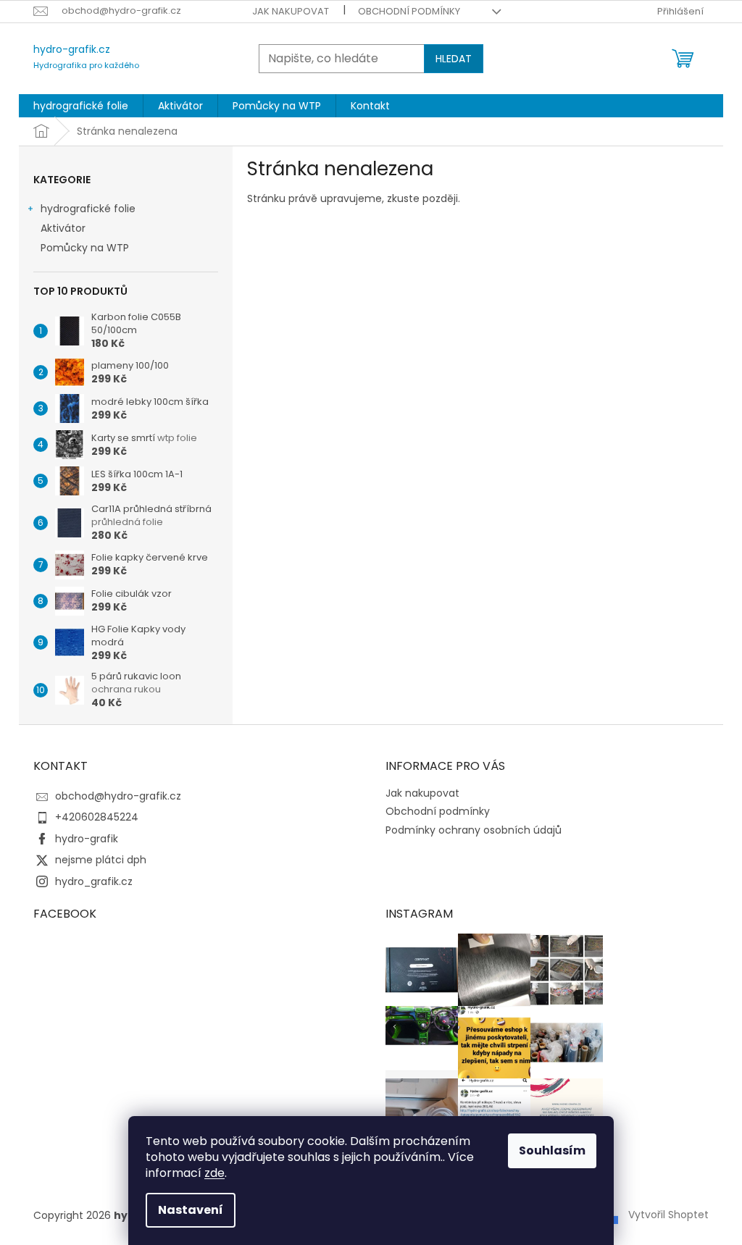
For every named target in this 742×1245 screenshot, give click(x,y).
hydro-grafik (86, 838)
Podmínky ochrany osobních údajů (473, 830)
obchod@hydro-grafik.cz (118, 796)
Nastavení (190, 1210)
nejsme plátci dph (100, 859)
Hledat (453, 58)
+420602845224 (96, 817)
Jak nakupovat (290, 11)
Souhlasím (552, 1150)
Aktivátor (63, 228)
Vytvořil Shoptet (668, 1214)
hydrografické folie (88, 208)
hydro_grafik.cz (94, 881)
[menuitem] (81, 105)
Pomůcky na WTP (85, 247)
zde (214, 1173)
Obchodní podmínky (409, 11)
